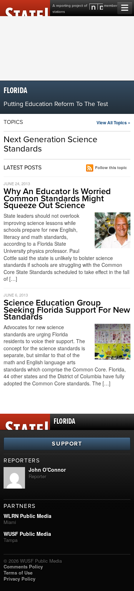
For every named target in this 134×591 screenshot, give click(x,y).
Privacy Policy (19, 578)
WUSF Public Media (27, 533)
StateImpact (25, 8)
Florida (15, 90)
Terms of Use (18, 572)
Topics (13, 122)
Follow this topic (111, 167)
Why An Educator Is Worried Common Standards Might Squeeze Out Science (57, 198)
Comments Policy (23, 566)
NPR (96, 7)
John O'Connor (47, 469)
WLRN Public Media (27, 515)
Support (67, 443)
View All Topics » (113, 122)
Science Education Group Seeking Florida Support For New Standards (67, 310)
